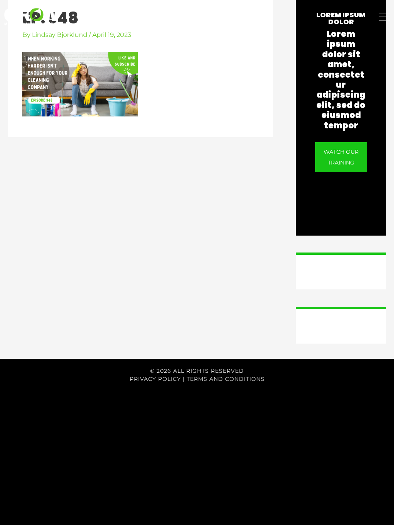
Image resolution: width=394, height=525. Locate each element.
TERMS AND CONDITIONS (226, 378)
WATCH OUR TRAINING (341, 157)
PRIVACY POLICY (155, 378)
